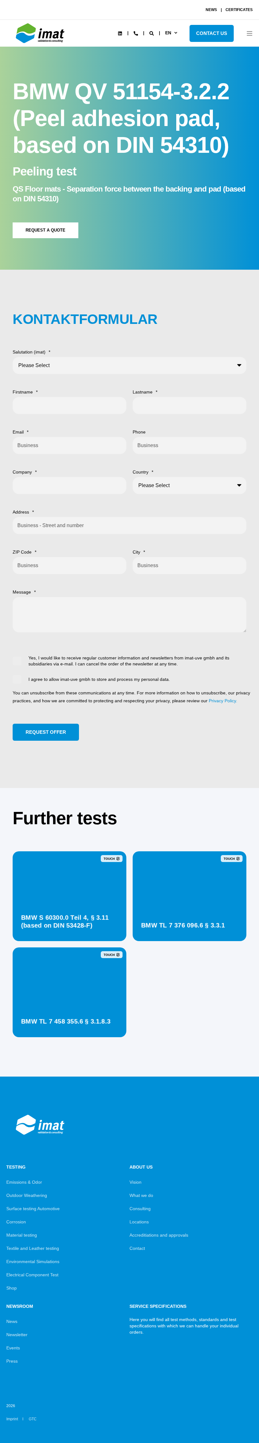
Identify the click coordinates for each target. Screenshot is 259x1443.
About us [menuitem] (141, 1167)
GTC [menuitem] (33, 1419)
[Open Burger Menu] (249, 33)
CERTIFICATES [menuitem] (239, 10)
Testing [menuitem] (16, 1167)
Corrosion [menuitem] (16, 1221)
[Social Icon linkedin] (120, 33)
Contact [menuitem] (137, 1248)
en (168, 32)
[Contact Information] (136, 33)
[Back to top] (236, 1421)
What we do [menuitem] (141, 1195)
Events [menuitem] (13, 1347)
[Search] (152, 32)
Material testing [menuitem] (21, 1235)
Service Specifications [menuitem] (158, 1306)
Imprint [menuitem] (12, 1419)
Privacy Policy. (223, 700)
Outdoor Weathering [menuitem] (26, 1195)
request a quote (45, 230)
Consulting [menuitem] (140, 1208)
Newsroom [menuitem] (19, 1306)
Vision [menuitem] (136, 1182)
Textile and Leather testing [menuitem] (32, 1248)
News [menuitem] (11, 1321)
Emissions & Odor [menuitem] (24, 1182)
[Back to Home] (41, 43)
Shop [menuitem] (11, 1288)
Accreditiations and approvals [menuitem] (159, 1235)
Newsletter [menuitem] (16, 1334)
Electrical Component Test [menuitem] (32, 1274)
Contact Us (211, 33)
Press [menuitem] (12, 1361)
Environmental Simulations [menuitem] (32, 1261)
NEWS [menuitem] (211, 10)
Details (69, 925)
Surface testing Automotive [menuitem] (33, 1208)
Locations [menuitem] (139, 1221)
